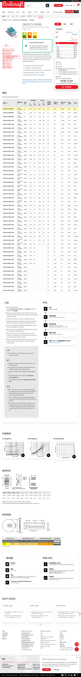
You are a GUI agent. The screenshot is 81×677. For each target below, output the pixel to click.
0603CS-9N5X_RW (8, 163)
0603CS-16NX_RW (8, 182)
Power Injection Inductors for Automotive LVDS (48, 645)
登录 (74, 5)
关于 (61, 640)
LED (41, 635)
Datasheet (8, 50)
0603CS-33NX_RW (8, 209)
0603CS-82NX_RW (8, 244)
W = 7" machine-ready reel (64, 78)
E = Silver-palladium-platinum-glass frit (67, 72)
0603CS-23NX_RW (8, 194)
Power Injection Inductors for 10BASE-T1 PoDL (48, 641)
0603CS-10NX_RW (8, 166)
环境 (17, 16)
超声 (41, 647)
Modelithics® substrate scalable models (11, 57)
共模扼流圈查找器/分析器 (27, 644)
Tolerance (58, 62)
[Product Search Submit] (47, 5)
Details (12, 342)
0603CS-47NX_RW (8, 224)
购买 (58, 24)
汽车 (41, 633)
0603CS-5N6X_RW (8, 143)
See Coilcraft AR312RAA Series (30, 81)
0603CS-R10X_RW (8, 248)
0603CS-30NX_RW (8, 205)
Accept (46, 669)
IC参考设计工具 (25, 647)
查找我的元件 (75, 34)
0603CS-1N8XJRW (8, 112)
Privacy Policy (66, 666)
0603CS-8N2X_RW (8, 155)
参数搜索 (59, 5)
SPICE (7, 60)
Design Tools (11, 12)
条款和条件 (62, 646)
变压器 (3, 636)
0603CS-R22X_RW (8, 275)
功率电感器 (5, 633)
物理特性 (29, 16)
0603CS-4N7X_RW (8, 136)
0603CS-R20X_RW (8, 267)
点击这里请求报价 (73, 57)
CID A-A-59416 (40, 75)
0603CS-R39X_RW (8, 290)
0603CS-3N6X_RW (8, 124)
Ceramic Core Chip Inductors (20, 19)
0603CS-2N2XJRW (8, 116)
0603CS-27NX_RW (8, 201)
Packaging (58, 76)
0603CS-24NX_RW (8, 197)
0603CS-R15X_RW (8, 259)
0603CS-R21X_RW (8, 271)
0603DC (46, 45)
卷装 (35, 16)
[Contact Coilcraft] (77, 644)
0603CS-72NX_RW (8, 240)
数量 (57, 37)
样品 (65, 24)
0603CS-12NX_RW (8, 174)
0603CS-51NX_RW (8, 228)
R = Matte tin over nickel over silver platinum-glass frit (67, 69)
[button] (79, 614)
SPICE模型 (8, 67)
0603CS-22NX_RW (8, 190)
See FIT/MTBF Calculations (55, 342)
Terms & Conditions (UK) (66, 647)
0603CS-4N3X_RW (8, 132)
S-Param (7, 63)
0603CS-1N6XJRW (8, 109)
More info (58, 579)
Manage (56, 669)
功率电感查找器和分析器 (27, 635)
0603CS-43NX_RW (8, 221)
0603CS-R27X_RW (8, 282)
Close (77, 657)
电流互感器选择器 (25, 638)
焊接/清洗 (40, 16)
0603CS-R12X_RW (8, 255)
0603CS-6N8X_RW (8, 147)
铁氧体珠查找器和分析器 (27, 646)
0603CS (32, 19)
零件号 (57, 32)
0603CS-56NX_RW (8, 232)
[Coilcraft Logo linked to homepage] (13, 4)
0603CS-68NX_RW (8, 236)
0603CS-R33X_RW (8, 286)
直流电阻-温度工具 (25, 633)
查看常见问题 (63, 642)
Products (4, 19)
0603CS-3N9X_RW (8, 128)
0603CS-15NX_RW (8, 178)
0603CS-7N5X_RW (8, 151)
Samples (62, 638)
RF (10, 19)
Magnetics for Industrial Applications (46, 637)
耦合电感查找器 (25, 636)
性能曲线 (23, 16)
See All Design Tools (26, 649)
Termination (59, 66)
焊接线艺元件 (59, 573)
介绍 (8, 16)
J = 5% (59, 64)
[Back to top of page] (77, 649)
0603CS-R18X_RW (8, 263)
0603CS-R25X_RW (8, 279)
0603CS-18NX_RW (8, 186)
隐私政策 (62, 644)
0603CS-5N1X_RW (8, 139)
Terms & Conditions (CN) (66, 649)
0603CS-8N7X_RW (8, 159)
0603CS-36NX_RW (8, 213)
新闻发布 (62, 636)
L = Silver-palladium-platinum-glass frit (67, 74)
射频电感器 (5, 635)
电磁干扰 (4, 638)
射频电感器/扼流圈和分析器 (28, 642)
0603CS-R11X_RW (8, 251)
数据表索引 (68, 5)
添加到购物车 (68, 87)
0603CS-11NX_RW (8, 170)
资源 (6, 45)
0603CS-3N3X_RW (8, 120)
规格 (13, 16)
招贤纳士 (42, 12)
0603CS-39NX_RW (8, 217)
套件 (72, 24)
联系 (48, 12)
